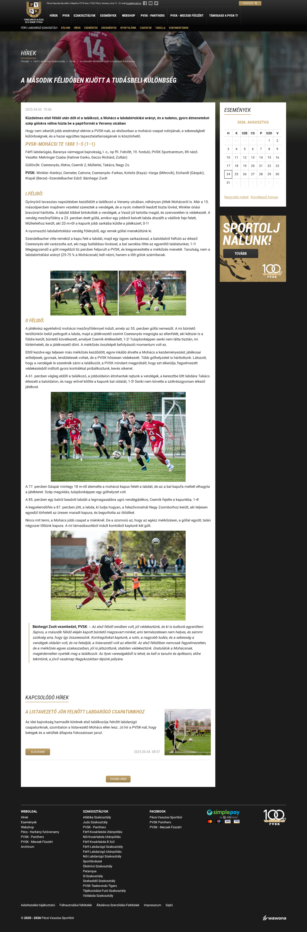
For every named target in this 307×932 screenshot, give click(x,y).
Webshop (128, 15)
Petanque (89, 871)
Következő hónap (264, 197)
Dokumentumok (179, 27)
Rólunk (65, 27)
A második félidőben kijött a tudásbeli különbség (107, 61)
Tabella (160, 27)
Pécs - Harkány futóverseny (40, 832)
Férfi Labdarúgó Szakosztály (39, 27)
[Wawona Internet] (274, 918)
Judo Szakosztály (95, 822)
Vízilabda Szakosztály (98, 896)
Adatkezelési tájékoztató (38, 905)
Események (108, 15)
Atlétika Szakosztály (97, 817)
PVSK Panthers (160, 822)
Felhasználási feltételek (76, 905)
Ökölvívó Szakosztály (97, 866)
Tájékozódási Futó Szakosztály (104, 891)
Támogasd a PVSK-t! (223, 15)
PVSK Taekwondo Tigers (100, 886)
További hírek (118, 779)
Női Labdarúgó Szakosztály (102, 856)
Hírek (54, 15)
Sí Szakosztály (93, 876)
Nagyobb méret (236, 197)
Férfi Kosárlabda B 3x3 (99, 842)
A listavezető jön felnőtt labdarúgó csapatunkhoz (85, 712)
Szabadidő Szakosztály (99, 881)
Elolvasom (37, 751)
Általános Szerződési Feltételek (117, 905)
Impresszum (152, 905)
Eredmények (109, 27)
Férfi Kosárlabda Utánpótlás (102, 832)
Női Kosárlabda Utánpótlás (102, 837)
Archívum (27, 847)
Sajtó (169, 905)
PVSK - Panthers (153, 15)
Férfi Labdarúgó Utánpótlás (102, 852)
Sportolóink (128, 27)
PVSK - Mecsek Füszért (187, 15)
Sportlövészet (92, 861)
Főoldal (25, 61)
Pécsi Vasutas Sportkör (166, 817)
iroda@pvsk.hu (133, 3)
